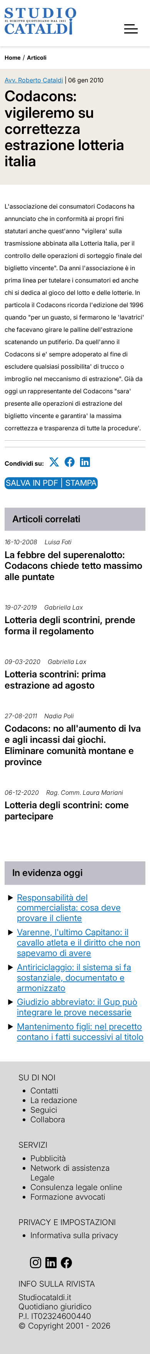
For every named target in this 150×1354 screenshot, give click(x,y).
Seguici (43, 1110)
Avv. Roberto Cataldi (34, 80)
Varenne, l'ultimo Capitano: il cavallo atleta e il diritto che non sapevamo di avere (78, 942)
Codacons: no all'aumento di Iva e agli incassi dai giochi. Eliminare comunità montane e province (73, 745)
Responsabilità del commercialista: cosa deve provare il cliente (69, 907)
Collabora (47, 1119)
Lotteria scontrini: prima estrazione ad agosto (55, 680)
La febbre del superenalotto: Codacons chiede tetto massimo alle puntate (73, 566)
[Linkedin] (85, 462)
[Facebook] (70, 462)
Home (13, 57)
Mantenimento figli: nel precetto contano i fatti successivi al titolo (80, 1031)
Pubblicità (48, 1158)
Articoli (37, 57)
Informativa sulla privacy (74, 1235)
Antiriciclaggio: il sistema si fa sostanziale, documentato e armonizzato (74, 977)
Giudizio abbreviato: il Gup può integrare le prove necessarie (77, 1006)
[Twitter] (54, 462)
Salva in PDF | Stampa (51, 483)
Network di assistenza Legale (70, 1172)
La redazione (53, 1100)
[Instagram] (35, 1262)
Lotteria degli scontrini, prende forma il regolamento (70, 625)
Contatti (44, 1090)
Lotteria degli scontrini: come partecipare (67, 810)
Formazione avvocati (67, 1197)
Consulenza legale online (76, 1187)
